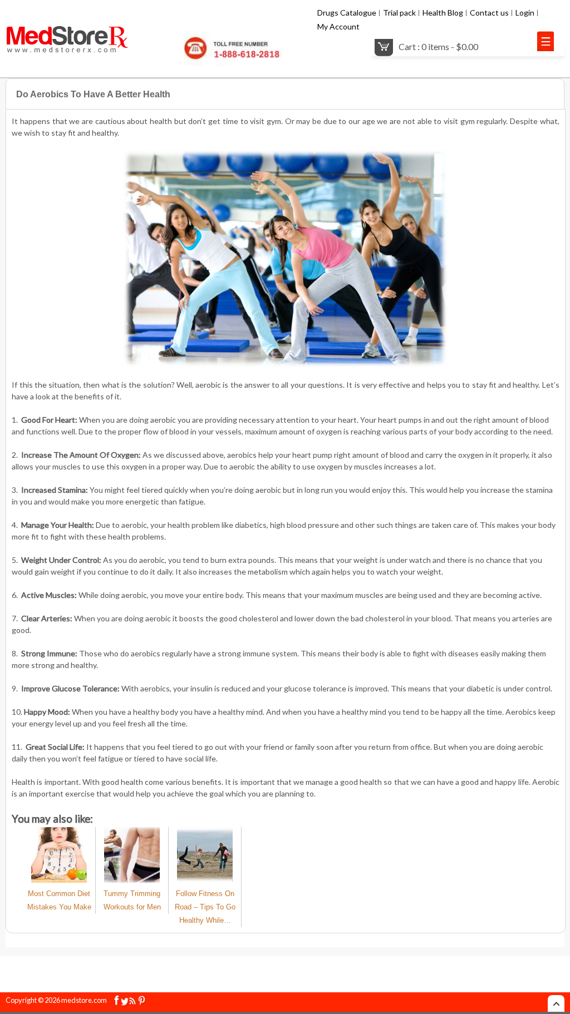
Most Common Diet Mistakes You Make (59, 900)
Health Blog (442, 12)
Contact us (489, 12)
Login (524, 12)
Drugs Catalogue (346, 12)
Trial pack (399, 12)
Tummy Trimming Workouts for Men (132, 900)
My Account (338, 26)
